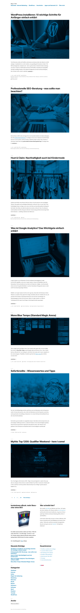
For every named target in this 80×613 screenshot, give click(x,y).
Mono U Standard (37, 361)
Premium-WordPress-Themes (24, 76)
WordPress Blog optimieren (46, 554)
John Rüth (48, 508)
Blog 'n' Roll (14, 3)
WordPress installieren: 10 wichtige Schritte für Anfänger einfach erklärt (36, 16)
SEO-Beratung (26, 148)
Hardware (13, 570)
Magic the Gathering (26, 492)
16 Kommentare (14, 79)
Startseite (13, 5)
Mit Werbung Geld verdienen (47, 552)
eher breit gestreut (61, 510)
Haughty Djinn (31, 361)
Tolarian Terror (42, 361)
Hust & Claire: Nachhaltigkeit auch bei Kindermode (38, 157)
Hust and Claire (23, 218)
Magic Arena (38, 354)
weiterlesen (30, 71)
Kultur (23, 217)
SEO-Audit (22, 148)
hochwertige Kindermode (16, 218)
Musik (12, 581)
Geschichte (39, 5)
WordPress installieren (43, 76)
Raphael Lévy (34, 492)
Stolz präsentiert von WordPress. (20, 609)
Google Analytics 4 (40, 306)
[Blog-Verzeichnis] (42, 565)
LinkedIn (54, 524)
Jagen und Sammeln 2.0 (50, 5)
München (13, 579)
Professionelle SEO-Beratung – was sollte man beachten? (35, 90)
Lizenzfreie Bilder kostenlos (47, 550)
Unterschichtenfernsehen (46, 560)
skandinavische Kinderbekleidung (32, 218)
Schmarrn (13, 585)
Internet (23, 306)
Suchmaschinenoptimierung (20, 137)
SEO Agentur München (16, 148)
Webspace (37, 76)
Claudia (13, 432)
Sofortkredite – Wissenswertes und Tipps (33, 371)
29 (20, 497)
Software (24, 361)
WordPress (32, 5)
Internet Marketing (22, 5)
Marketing (24, 147)
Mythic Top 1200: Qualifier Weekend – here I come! (38, 441)
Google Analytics (34, 306)
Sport (12, 589)
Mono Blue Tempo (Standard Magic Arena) (33, 315)
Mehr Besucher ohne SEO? (46, 556)
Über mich (62, 5)
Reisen (13, 583)
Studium (13, 591)
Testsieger (43, 558)
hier (22, 541)
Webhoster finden (32, 76)
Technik (13, 593)
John (13, 75)
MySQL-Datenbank (15, 76)
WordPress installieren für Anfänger (48, 549)
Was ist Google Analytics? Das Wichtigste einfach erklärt (37, 229)
